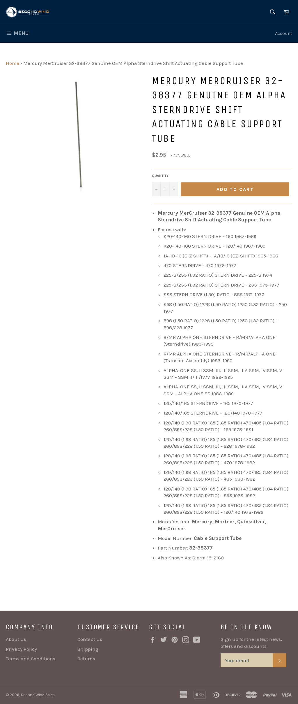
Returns (86, 659)
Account (283, 33)
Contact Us (89, 639)
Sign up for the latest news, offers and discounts (251, 642)
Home (12, 63)
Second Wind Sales (38, 695)
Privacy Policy (21, 649)
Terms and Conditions (30, 659)
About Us (16, 639)
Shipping (87, 649)
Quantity (160, 176)
